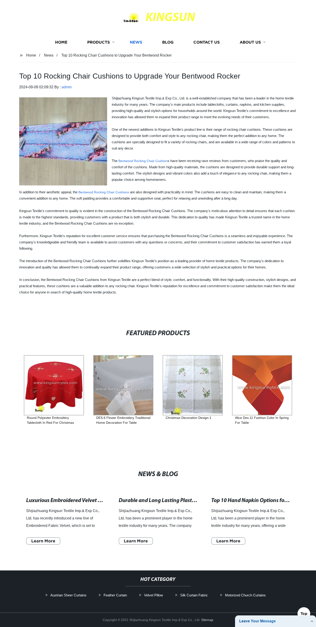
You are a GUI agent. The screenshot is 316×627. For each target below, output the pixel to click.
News (136, 42)
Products (98, 42)
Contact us (206, 42)
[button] (280, 336)
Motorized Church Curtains (245, 595)
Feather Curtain (115, 595)
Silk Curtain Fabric (194, 595)
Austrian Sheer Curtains (68, 595)
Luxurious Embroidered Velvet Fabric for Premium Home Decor (99, 500)
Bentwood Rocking (132, 161)
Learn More (43, 540)
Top (304, 613)
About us (250, 42)
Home (61, 42)
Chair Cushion (157, 161)
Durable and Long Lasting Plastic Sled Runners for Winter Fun (190, 500)
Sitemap (207, 620)
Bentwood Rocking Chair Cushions (103, 192)
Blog (167, 42)
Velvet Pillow (153, 595)
